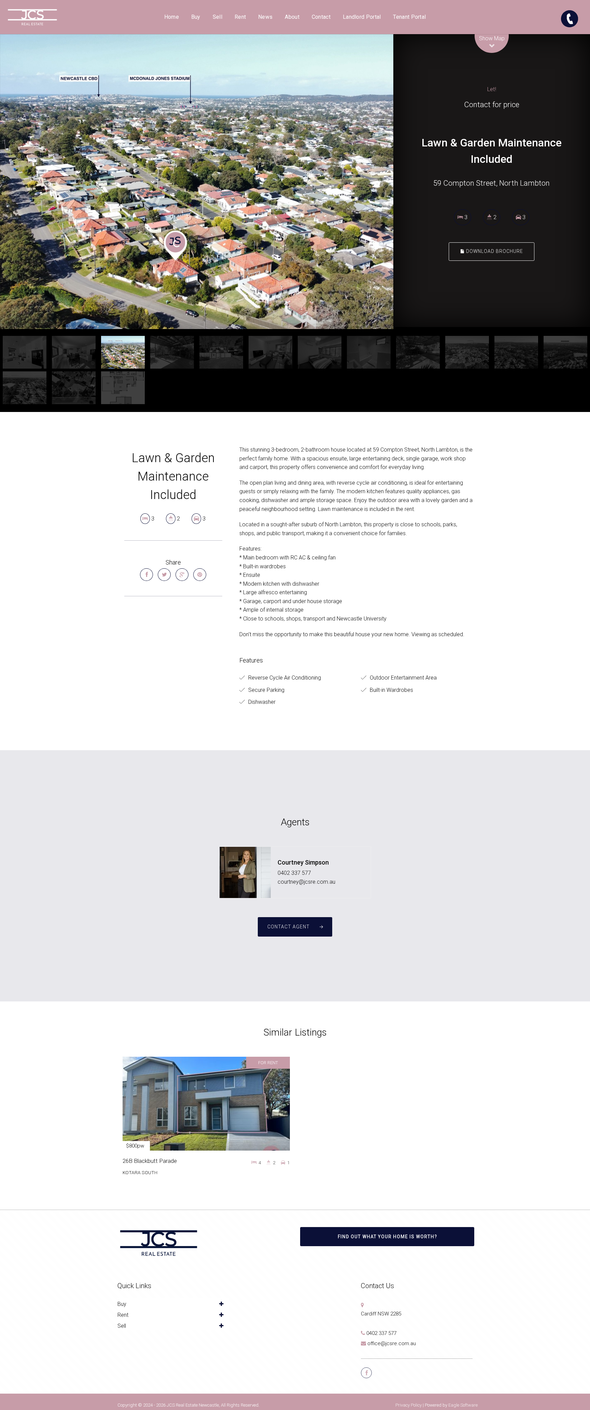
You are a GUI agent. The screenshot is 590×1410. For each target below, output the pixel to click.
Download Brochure (494, 251)
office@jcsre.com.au (391, 1343)
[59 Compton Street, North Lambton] (196, 181)
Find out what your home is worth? (387, 1236)
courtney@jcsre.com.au (306, 882)
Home (171, 17)
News (265, 17)
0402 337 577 (294, 873)
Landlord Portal (362, 17)
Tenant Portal (409, 17)
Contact (321, 17)
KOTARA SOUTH (140, 1172)
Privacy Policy (408, 1405)
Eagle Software (463, 1405)
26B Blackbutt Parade (150, 1160)
